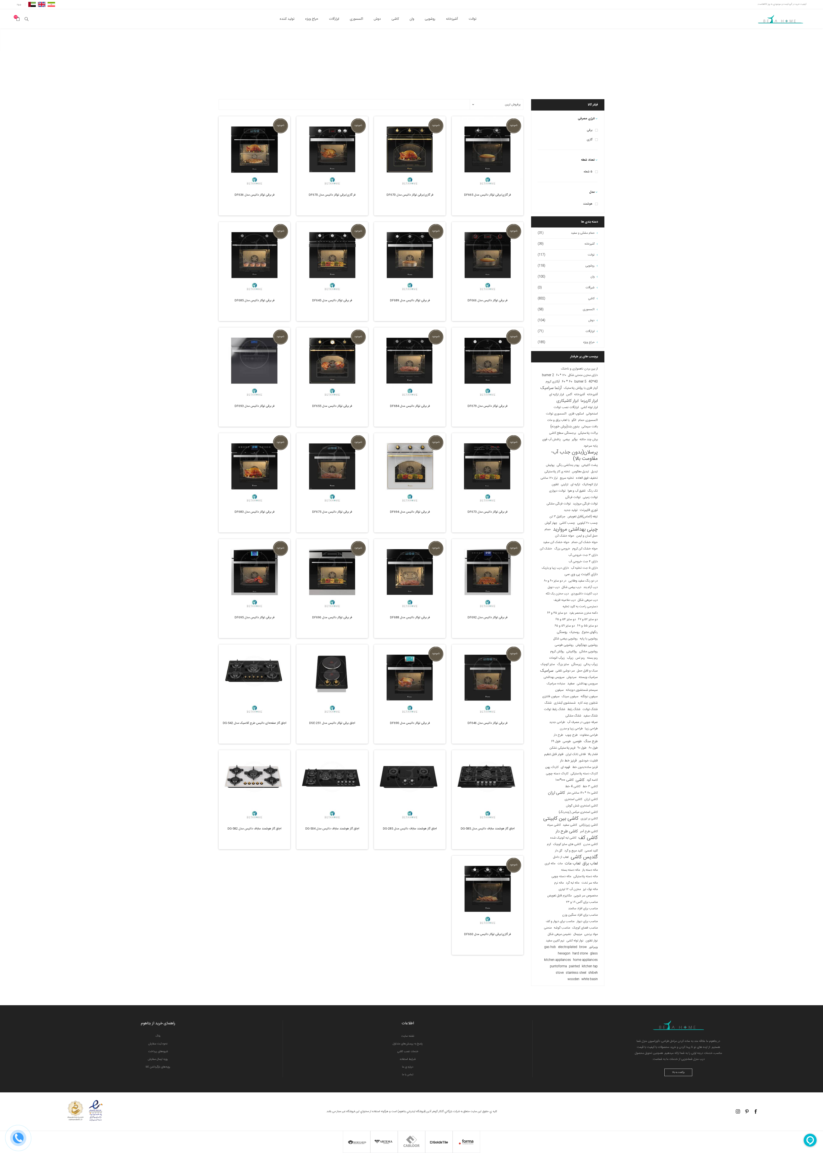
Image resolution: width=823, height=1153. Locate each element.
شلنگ (548, 703)
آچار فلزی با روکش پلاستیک (581, 388)
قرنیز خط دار (568, 761)
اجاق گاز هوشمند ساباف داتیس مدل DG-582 (254, 828)
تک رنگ (593, 491)
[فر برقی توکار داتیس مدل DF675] (332, 469)
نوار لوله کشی (574, 940)
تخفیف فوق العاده (587, 478)
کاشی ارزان (556, 793)
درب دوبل (554, 587)
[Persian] (51, 4)
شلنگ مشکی (573, 715)
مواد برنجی (591, 934)
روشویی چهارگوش (587, 645)
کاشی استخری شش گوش (582, 805)
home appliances (585, 960)
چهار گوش (551, 523)
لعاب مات (572, 863)
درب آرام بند (590, 587)
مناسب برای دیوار (587, 921)
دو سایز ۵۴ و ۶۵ (566, 619)
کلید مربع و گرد (573, 850)
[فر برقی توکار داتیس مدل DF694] (410, 469)
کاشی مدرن (590, 844)
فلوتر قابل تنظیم (553, 754)
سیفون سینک (570, 696)
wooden (573, 979)
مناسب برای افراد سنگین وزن (580, 915)
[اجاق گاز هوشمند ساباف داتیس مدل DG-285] (410, 786)
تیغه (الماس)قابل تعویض (583, 516)
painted (574, 966)
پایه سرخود (591, 446)
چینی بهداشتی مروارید (575, 529)
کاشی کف (588, 838)
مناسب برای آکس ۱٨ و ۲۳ (582, 902)
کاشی (580, 780)
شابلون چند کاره (588, 703)
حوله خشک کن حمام (585, 542)
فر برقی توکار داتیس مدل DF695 (254, 617)
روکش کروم (557, 651)
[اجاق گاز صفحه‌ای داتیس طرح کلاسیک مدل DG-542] (254, 680)
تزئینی (564, 484)
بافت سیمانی (589, 426)
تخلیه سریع (567, 478)
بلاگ (158, 1036)
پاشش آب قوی (551, 439)
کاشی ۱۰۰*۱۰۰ (565, 780)
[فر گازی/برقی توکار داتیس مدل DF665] (487, 152)
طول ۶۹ (555, 741)
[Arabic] (32, 4)
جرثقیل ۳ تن (557, 516)
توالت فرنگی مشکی (559, 503)
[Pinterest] (746, 1111)
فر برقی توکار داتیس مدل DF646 (487, 723)
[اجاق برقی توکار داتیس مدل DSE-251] (332, 680)
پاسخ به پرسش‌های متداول (408, 1043)
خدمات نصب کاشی (407, 1051)
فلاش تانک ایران (576, 754)
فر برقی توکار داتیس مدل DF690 (410, 723)
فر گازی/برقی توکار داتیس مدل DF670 (409, 194)
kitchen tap (590, 966)
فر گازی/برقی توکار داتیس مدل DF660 (487, 934)
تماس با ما (407, 1074)
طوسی (577, 741)
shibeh (593, 972)
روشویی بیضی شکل (565, 638)
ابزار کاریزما (589, 401)
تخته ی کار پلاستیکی (557, 471)
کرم (549, 844)
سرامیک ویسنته (588, 677)
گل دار (558, 850)
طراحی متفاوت (589, 735)
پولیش (550, 465)
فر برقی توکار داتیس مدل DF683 (254, 511)
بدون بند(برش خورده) (564, 426)
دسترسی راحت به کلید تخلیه (580, 606)
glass (594, 953)
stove (560, 972)
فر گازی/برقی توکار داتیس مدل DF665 (487, 194)
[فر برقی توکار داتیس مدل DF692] (487, 574)
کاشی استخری (573, 799)
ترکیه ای (575, 484)
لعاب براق (590, 863)
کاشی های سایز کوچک (567, 844)
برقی (589, 130)
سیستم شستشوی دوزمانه (582, 690)
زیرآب (570, 658)
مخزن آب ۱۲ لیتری (570, 889)
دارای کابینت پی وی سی (581, 574)
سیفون (559, 690)
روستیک (574, 632)
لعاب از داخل (561, 857)
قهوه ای (565, 767)
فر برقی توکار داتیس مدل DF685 (254, 300)
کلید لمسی (591, 850)
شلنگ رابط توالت (554, 709)
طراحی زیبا (591, 728)
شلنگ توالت (590, 709)
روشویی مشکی (588, 651)
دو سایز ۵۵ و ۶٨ (587, 625)
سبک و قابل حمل (587, 670)
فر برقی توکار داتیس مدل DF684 (410, 406)
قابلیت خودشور (588, 760)
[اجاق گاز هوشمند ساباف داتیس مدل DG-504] (332, 786)
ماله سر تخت (589, 882)
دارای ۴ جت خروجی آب (583, 561)
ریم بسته (592, 658)
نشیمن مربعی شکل (559, 934)
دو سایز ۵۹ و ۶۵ (565, 625)
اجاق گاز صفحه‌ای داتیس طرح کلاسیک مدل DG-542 (254, 723)
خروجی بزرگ (562, 548)
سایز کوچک (548, 664)
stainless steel (576, 972)
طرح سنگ (591, 741)
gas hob (550, 947)
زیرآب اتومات (557, 658)
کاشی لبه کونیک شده (563, 837)
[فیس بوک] (755, 1111)
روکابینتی (571, 651)
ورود (19, 4)
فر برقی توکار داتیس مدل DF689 (410, 300)
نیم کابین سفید (555, 940)
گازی (589, 139)
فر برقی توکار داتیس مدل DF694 (410, 511)
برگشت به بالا (678, 1072)
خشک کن (546, 548)
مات (560, 863)
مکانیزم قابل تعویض (559, 895)
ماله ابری (550, 863)
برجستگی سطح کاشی (562, 433)
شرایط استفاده (408, 1059)
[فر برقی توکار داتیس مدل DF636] (254, 152)
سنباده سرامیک (556, 683)
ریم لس (580, 658)
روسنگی (562, 632)
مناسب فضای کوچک (585, 927)
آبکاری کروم (553, 381)
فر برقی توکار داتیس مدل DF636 (254, 194)
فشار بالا (593, 754)
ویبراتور (593, 947)
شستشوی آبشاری (565, 703)
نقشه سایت (407, 1036)
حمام (548, 529)
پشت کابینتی (589, 465)
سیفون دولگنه (589, 696)
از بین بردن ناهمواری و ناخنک (579, 368)
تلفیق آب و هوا (577, 491)
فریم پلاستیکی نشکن (562, 748)
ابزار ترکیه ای (556, 394)
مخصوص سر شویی (586, 895)
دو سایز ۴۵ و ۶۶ (557, 613)
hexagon (564, 953)
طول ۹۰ (582, 748)
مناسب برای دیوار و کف (560, 921)
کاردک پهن (552, 767)
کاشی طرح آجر (589, 831)
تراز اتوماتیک (590, 484)
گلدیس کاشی (584, 857)
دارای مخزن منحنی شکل (583, 375)
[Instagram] (737, 1111)
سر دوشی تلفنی (565, 670)
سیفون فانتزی (551, 696)
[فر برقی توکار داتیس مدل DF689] (410, 257)
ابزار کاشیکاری (567, 401)
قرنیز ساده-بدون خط (585, 767)
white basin (589, 979)
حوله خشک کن (564, 535)
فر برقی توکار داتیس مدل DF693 (254, 406)
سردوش (572, 677)
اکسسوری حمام (588, 420)
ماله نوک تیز (590, 889)
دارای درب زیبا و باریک (555, 568)
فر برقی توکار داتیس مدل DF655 (332, 406)
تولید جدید (571, 510)
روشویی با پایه (589, 638)
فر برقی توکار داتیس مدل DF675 (332, 511)
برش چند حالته (589, 439)
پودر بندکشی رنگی (568, 465)
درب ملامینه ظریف (565, 600)
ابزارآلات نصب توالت (566, 407)
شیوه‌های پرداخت (158, 1051)
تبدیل (594, 471)
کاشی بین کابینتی (560, 818)
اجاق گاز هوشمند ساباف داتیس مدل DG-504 (332, 828)
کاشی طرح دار (567, 831)
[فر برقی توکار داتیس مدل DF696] (332, 574)
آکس (569, 394)
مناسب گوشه (562, 927)
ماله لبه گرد (572, 882)
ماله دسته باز (590, 870)
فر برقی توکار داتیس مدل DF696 (332, 617)
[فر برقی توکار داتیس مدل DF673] (487, 469)
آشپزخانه (592, 394)
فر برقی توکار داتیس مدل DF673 (487, 511)
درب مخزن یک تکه (557, 593)
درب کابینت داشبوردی (584, 593)
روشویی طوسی (564, 645)
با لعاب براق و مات (558, 420)
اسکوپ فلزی (576, 413)
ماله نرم (559, 882)
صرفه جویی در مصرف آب (582, 722)
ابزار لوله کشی (589, 407)
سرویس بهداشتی (554, 677)
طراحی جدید (557, 722)
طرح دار (558, 735)
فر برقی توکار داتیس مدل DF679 (487, 406)
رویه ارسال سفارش (158, 1059)
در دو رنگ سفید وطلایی (583, 580)
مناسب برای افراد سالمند (583, 908)
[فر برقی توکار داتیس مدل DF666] (487, 257)
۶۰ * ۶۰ (567, 381)
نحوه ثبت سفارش (158, 1043)
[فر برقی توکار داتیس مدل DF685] (254, 257)
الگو (574, 420)
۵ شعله (588, 171)
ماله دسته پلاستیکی (585, 876)
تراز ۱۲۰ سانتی (549, 478)
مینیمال (577, 934)
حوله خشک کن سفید (556, 542)
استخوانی (592, 413)
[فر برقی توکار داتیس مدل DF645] (332, 257)
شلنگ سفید (590, 715)
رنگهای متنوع (590, 632)
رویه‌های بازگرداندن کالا (158, 1067)
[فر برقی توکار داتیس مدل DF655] (332, 363)
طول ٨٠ (593, 748)
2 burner (548, 375)
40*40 (593, 381)
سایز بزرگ (563, 664)
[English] (41, 4)
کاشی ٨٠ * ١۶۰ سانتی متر (582, 793)
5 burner (580, 381)
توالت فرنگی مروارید (585, 503)
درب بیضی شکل (571, 587)
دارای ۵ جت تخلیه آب (584, 568)
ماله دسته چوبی (561, 876)
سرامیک (546, 671)
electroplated (567, 947)
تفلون (555, 484)
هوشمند (587, 203)
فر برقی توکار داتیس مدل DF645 (332, 300)
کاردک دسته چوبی (557, 773)
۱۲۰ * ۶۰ (561, 375)
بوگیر (574, 439)
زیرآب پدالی (591, 664)
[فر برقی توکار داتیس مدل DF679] (487, 363)
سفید (571, 683)
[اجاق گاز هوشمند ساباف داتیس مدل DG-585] (487, 786)
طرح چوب (571, 735)
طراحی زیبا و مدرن (571, 728)
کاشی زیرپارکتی (588, 825)
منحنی (548, 927)
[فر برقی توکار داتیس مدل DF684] (410, 363)
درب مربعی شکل (588, 600)
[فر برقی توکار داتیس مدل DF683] (254, 469)
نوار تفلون (592, 940)
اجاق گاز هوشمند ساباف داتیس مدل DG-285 (410, 828)
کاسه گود (592, 780)
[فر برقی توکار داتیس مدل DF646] (487, 680)
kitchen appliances (557, 960)
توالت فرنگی (573, 497)
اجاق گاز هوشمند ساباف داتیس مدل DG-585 (488, 828)
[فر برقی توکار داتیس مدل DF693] (254, 363)
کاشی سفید (570, 825)
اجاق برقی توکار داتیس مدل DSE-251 (332, 723)
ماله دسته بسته (570, 870)
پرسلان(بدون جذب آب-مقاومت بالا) (574, 455)
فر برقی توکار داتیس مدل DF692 (487, 617)
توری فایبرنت (589, 510)
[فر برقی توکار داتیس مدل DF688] (410, 574)
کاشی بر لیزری (589, 818)
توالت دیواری (557, 491)
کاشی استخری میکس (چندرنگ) (578, 812)
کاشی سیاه (554, 825)
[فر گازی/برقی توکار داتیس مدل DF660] (487, 891)
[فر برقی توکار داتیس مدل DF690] (410, 680)
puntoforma (558, 966)
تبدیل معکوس (580, 471)
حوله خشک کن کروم (585, 548)
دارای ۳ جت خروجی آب (583, 555)
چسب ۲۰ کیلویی (587, 523)
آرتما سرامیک (551, 388)
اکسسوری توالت (556, 413)
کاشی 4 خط (572, 786)
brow (583, 947)
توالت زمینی (590, 497)
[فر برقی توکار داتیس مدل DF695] (254, 574)
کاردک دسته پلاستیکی (584, 773)
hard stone (580, 953)
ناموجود (513, 125)
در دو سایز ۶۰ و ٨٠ (555, 580)
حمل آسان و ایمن (587, 535)
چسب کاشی (567, 523)
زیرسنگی (576, 664)
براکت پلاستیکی (588, 433)
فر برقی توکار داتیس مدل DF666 (487, 300)
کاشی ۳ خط (590, 786)
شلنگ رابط (573, 709)
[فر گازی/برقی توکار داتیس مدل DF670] (410, 152)
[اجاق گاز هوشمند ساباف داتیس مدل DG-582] (254, 786)
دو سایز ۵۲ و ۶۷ (588, 619)
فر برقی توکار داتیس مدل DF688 (410, 617)
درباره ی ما (407, 1067)
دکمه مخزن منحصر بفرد (583, 613)
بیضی (566, 439)
